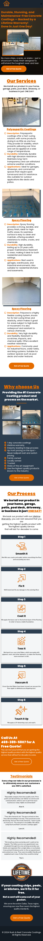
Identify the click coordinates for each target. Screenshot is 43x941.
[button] (41, 4)
